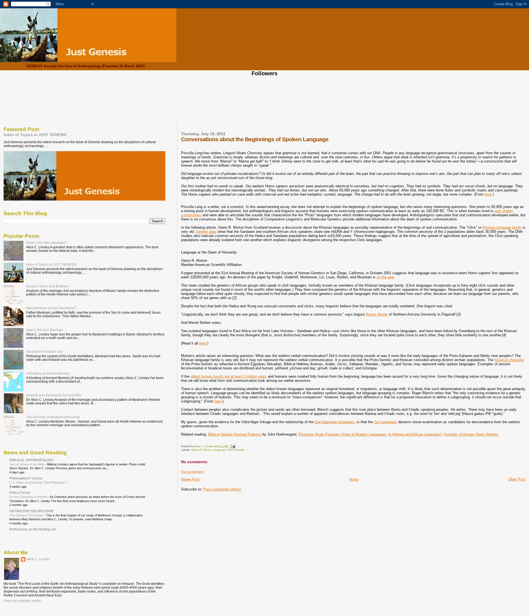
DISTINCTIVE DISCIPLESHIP (31, 511)
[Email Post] (232, 446)
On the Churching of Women (28, 496)
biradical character (509, 360)
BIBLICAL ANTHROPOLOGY (31, 460)
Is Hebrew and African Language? (415, 434)
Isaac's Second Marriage (44, 330)
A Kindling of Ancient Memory (48, 373)
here (488, 194)
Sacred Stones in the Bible (27, 464)
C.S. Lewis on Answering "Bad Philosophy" (38, 482)
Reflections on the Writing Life (32, 529)
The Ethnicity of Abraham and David (53, 417)
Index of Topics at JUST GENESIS (35, 134)
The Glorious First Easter (26, 515)
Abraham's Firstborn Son (44, 351)
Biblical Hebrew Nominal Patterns (234, 434)
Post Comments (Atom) (222, 489)
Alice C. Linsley (38, 559)
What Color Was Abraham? (46, 242)
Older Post (516, 479)
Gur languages (385, 422)
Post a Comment (192, 471)
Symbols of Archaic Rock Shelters (471, 434)
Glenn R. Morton (201, 449)
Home (353, 479)
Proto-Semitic (236, 449)
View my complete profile (22, 601)
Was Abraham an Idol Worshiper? (51, 308)
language (220, 449)
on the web (385, 277)
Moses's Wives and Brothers (47, 286)
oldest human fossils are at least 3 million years (228, 376)
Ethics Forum (19, 492)
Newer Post (190, 479)
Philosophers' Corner (26, 478)
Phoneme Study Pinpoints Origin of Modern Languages (342, 434)
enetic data (207, 232)
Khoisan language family (502, 227)
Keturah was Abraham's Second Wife (53, 395)
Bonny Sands (377, 314)
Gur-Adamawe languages (335, 422)
